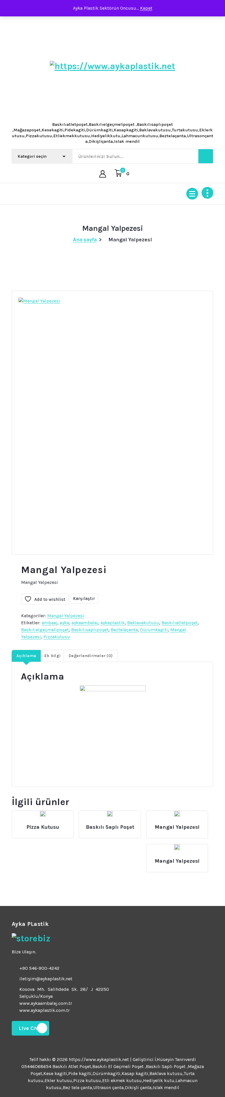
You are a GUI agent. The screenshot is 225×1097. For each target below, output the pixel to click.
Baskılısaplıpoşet (89, 629)
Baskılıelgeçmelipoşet (45, 629)
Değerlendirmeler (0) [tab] (90, 655)
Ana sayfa (85, 239)
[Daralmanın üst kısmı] (207, 193)
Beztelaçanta (124, 629)
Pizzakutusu (56, 636)
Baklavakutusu (143, 622)
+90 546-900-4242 (39, 968)
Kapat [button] (146, 8)
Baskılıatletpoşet (179, 622)
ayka (64, 622)
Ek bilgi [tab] (52, 655)
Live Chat (30, 1028)
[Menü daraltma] (192, 194)
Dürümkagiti (154, 629)
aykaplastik (112, 622)
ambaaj (49, 622)
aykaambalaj (84, 622)
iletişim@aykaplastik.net (45, 978)
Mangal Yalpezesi (65, 615)
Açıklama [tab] (26, 655)
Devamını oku (42, 824)
